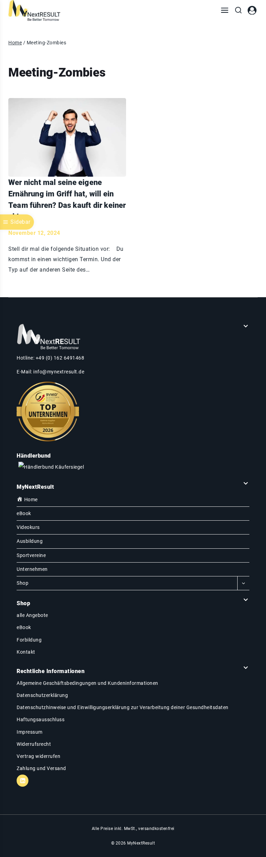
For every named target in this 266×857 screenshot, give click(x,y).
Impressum (30, 732)
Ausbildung (30, 541)
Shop (22, 583)
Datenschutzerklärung (42, 695)
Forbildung (29, 640)
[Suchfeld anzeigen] (238, 10)
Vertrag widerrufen (38, 756)
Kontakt (26, 652)
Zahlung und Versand (41, 768)
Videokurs (28, 527)
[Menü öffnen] (224, 10)
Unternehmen (32, 569)
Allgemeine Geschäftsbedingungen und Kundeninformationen (87, 683)
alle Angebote (32, 615)
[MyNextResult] (34, 10)
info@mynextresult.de (58, 371)
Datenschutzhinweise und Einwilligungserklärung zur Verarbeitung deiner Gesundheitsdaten (123, 707)
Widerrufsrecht (34, 744)
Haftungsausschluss (40, 719)
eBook (24, 513)
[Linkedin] (22, 780)
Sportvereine (31, 555)
